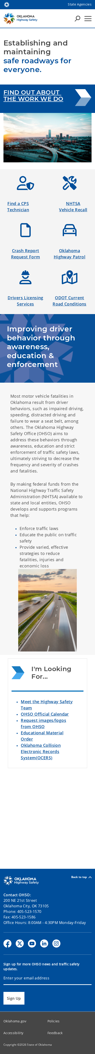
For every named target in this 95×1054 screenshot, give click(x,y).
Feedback (55, 1033)
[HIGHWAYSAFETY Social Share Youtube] (32, 943)
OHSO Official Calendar (45, 714)
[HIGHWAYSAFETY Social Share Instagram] (56, 943)
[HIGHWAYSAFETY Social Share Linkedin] (44, 943)
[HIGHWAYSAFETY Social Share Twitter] (20, 943)
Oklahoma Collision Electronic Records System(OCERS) (41, 751)
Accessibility (13, 1033)
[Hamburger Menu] (88, 18)
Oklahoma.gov (14, 1021)
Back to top (79, 877)
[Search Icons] (77, 18)
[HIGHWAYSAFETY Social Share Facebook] (7, 943)
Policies (54, 1021)
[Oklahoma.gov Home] (6, 4)
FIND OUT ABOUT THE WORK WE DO (33, 96)
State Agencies (80, 4)
